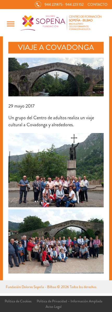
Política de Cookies (18, 301)
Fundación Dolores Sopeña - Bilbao (31, 286)
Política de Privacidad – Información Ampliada (69, 301)
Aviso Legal (53, 306)
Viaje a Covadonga (56, 47)
